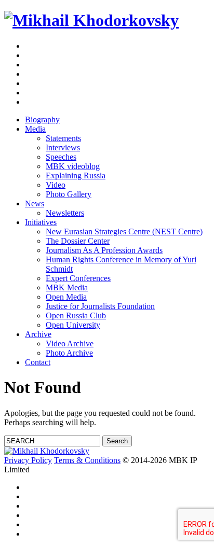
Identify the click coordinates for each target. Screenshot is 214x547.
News (34, 203)
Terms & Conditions (87, 460)
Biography (42, 119)
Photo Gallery (68, 194)
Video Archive (69, 343)
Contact (37, 362)
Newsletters (65, 212)
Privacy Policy (28, 460)
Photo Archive (69, 352)
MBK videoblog (73, 166)
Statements (63, 138)
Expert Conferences (78, 278)
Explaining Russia (75, 175)
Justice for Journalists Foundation (100, 306)
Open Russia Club (76, 315)
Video (55, 184)
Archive (38, 334)
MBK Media (67, 287)
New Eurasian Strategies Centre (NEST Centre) (124, 231)
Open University (73, 324)
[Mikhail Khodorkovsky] (91, 20)
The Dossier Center (78, 240)
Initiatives (41, 222)
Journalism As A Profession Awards (104, 250)
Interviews (63, 147)
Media (35, 128)
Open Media (66, 296)
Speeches (61, 156)
